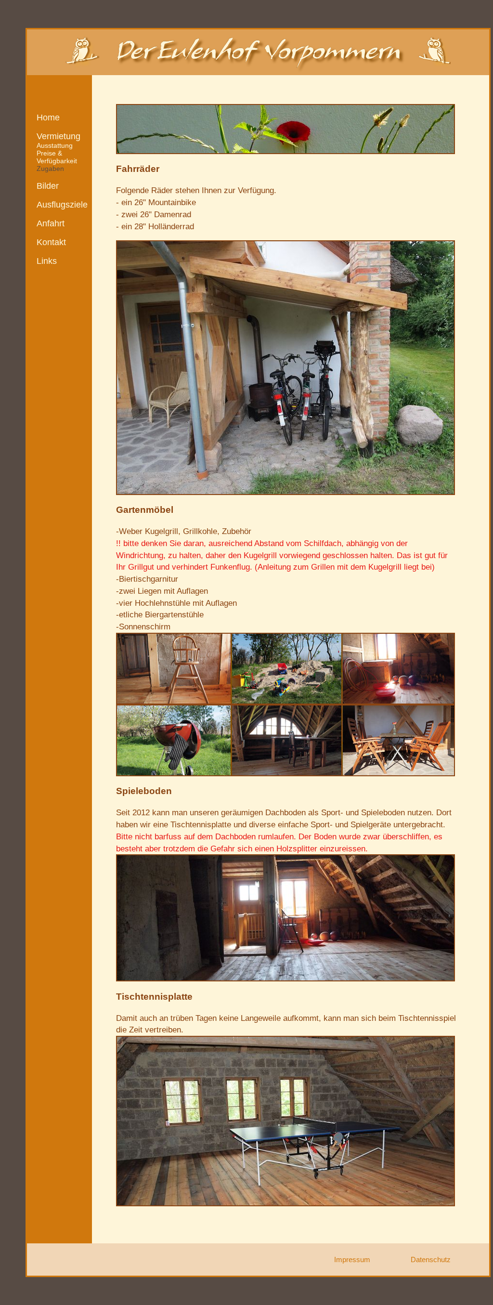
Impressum (352, 1259)
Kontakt (51, 242)
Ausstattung (55, 145)
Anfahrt (51, 223)
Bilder (48, 186)
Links (47, 261)
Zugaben (50, 168)
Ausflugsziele (62, 204)
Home (48, 117)
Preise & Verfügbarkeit (57, 157)
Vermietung (58, 136)
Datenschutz (431, 1259)
